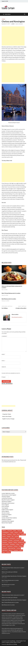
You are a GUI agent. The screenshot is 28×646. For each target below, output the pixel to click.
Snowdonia (16, 550)
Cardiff (11, 532)
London (3, 19)
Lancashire (18, 538)
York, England (5, 508)
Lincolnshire (4, 540)
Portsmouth (4, 548)
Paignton (4, 546)
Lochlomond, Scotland (7, 498)
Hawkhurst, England (6, 519)
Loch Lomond (16, 540)
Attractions (9, 530)
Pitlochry (16, 546)
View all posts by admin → (17, 317)
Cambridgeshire (5, 532)
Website (4, 366)
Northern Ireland (21, 542)
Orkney (17, 544)
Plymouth (21, 546)
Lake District (12, 538)
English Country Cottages (8, 418)
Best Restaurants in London (9, 299)
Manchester (4, 542)
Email (3, 360)
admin (13, 23)
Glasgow (8, 536)
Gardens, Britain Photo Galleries (9, 517)
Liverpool (10, 540)
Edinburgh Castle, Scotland (8, 503)
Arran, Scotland (5, 506)
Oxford (22, 544)
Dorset (18, 534)
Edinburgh (23, 534)
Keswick (16, 536)
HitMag (15, 644)
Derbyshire (9, 534)
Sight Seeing (4, 550)
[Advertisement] (13, 36)
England (4, 536)
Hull (12, 536)
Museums (10, 542)
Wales (3, 552)
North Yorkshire (5, 544)
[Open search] (25, 14)
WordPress (9, 644)
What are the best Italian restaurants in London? (13, 567)
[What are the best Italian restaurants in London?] (14, 275)
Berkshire (19, 530)
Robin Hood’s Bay (11, 548)
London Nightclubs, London (8, 493)
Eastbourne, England (6, 514)
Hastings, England (6, 496)
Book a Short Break (6, 416)
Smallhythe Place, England (8, 521)
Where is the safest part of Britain (9, 572)
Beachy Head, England (7, 522)
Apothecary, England (6, 501)
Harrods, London (6, 513)
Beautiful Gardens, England (8, 499)
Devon (14, 534)
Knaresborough (5, 538)
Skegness (10, 550)
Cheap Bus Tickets (6, 414)
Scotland (18, 548)
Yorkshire (8, 552)
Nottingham (12, 544)
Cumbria (4, 534)
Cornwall (21, 532)
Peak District (10, 546)
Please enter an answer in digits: (11, 373)
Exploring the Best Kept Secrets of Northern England (14, 576)
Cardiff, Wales (5, 516)
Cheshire (16, 532)
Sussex (21, 550)
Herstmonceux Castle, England (9, 495)
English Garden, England (7, 509)
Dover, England (5, 504)
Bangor (14, 530)
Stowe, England (5, 511)
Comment (5, 336)
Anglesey (4, 530)
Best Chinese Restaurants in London (11, 293)
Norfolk (15, 542)
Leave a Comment (19, 23)
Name (3, 354)
